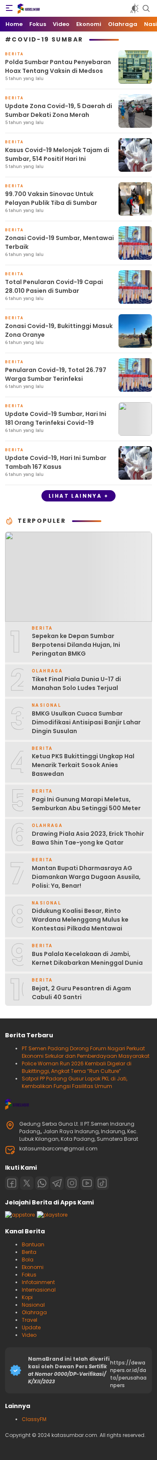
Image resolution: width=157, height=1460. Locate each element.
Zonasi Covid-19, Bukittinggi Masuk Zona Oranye (59, 330)
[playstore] (52, 1214)
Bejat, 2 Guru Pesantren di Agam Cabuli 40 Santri (81, 992)
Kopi (27, 1297)
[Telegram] (57, 1183)
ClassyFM (34, 1419)
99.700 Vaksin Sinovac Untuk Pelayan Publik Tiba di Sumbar (51, 198)
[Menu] (9, 8)
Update (31, 1327)
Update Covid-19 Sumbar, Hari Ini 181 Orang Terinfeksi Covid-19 (55, 418)
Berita (29, 1252)
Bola (27, 1259)
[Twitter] (26, 1183)
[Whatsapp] (42, 1183)
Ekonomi (33, 1267)
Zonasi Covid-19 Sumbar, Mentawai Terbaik (59, 242)
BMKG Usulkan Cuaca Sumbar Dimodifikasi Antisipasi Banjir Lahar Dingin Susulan (86, 722)
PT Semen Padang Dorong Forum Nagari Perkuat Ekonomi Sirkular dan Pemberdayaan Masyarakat (85, 1052)
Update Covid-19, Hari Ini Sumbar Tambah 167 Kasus (55, 462)
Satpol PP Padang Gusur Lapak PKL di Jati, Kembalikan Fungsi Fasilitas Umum (74, 1082)
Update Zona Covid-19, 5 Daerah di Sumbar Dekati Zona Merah (58, 110)
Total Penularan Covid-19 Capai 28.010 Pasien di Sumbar (54, 286)
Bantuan (33, 1244)
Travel (29, 1319)
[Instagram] (72, 1183)
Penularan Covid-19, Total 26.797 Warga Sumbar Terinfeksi (55, 374)
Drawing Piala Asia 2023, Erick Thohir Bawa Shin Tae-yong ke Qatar (88, 838)
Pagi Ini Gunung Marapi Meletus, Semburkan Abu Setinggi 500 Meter (86, 803)
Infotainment (38, 1282)
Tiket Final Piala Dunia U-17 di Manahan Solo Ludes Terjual (76, 683)
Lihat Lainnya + (78, 495)
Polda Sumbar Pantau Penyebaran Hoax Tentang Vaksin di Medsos (58, 66)
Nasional (33, 1304)
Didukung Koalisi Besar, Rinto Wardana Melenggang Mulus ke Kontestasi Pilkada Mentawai (80, 920)
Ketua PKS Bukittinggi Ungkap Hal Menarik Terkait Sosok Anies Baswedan (83, 765)
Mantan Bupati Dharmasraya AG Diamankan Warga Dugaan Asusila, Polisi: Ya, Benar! (86, 877)
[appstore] (20, 1214)
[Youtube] (87, 1183)
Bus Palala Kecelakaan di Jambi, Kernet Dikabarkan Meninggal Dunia (87, 958)
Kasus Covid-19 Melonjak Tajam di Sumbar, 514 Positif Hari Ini (57, 154)
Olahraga (34, 1312)
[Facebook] (11, 1183)
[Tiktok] (102, 1183)
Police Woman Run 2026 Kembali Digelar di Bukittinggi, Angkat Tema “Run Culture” (76, 1067)
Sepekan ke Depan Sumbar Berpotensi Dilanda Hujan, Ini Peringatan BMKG (76, 645)
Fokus (29, 1274)
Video (29, 1335)
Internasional (39, 1289)
